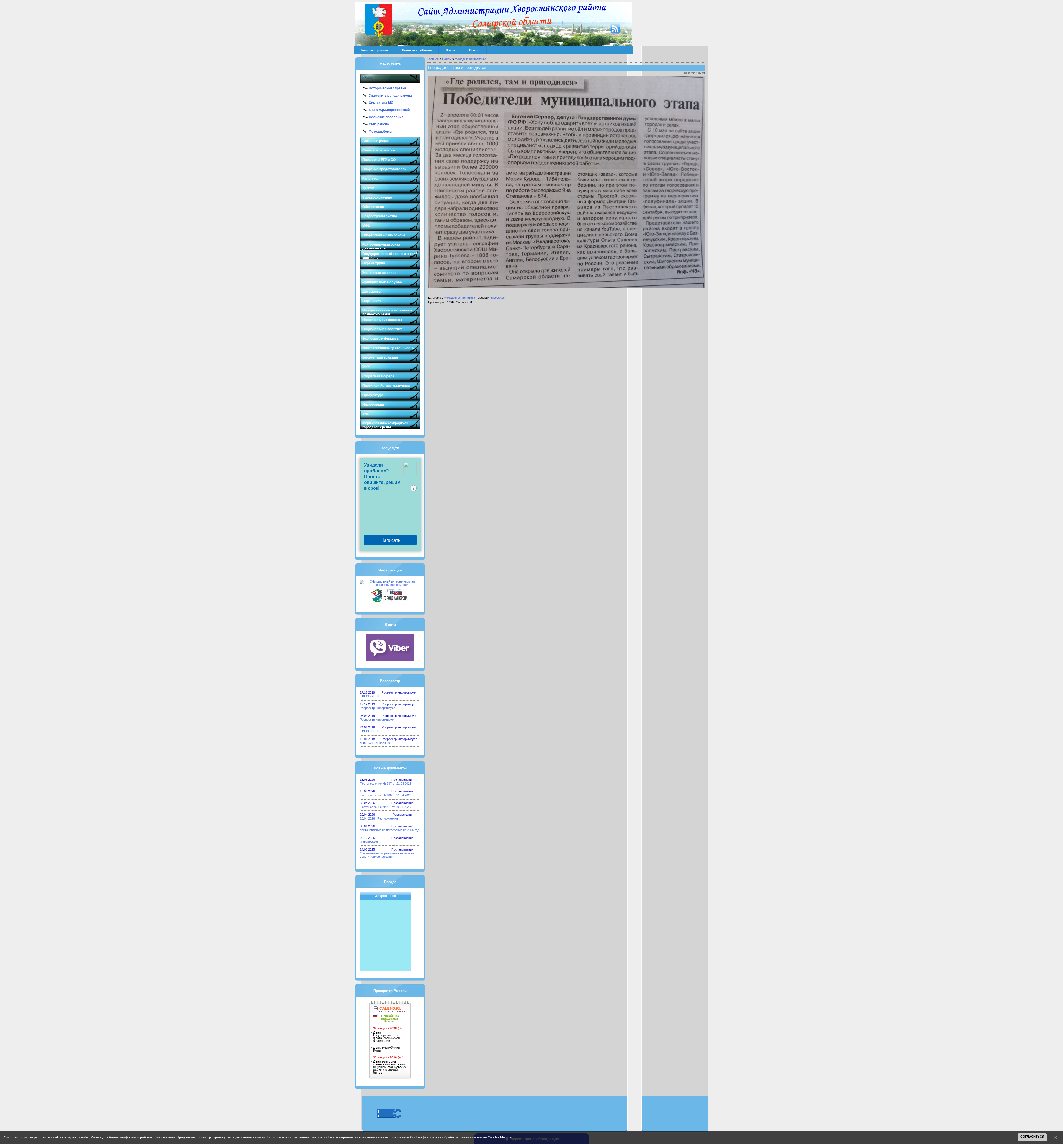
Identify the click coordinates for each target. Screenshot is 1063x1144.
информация (369, 841)
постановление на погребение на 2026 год (389, 830)
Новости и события (417, 50)
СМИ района (379, 124)
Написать (390, 540)
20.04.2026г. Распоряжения (379, 818)
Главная (433, 59)
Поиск (450, 50)
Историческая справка (387, 88)
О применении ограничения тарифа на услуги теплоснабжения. (387, 855)
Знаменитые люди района (390, 95)
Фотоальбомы (380, 131)
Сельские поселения (386, 117)
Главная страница (374, 50)
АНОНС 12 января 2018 (376, 742)
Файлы (446, 59)
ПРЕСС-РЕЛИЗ (370, 696)
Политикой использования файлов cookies (300, 1137)
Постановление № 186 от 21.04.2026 (385, 795)
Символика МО (381, 103)
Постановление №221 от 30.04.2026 (385, 806)
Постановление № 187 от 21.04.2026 (385, 783)
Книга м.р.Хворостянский (389, 110)
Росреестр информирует (377, 708)
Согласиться (1032, 1136)
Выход (474, 50)
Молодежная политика (470, 59)
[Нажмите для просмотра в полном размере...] (566, 287)
